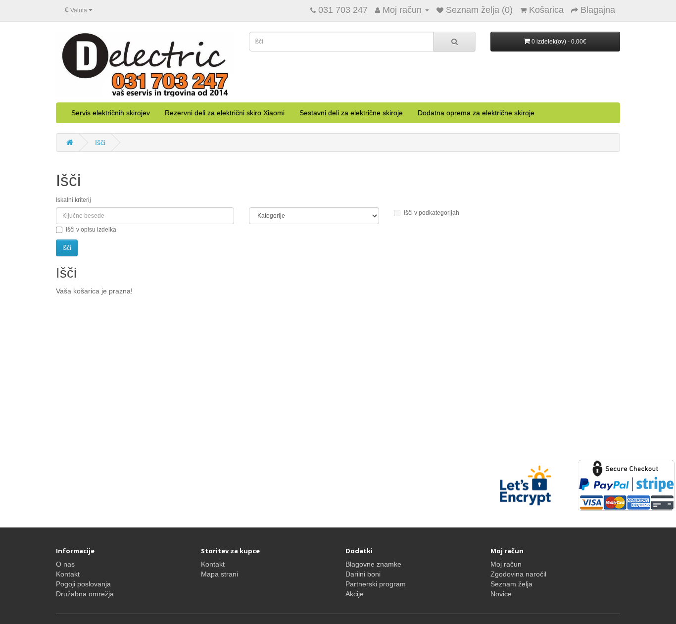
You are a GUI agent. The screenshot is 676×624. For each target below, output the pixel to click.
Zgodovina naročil (518, 574)
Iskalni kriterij (73, 199)
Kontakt (68, 574)
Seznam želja (511, 584)
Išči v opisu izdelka (91, 229)
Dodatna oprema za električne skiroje (476, 113)
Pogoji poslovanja (83, 584)
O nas (65, 564)
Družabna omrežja (85, 594)
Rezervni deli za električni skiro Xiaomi (225, 113)
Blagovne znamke (373, 564)
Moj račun (506, 564)
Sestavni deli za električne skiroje (351, 113)
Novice (501, 594)
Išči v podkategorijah (431, 212)
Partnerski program (375, 584)
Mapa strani (219, 574)
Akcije (354, 594)
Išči (100, 142)
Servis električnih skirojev (110, 113)
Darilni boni (363, 574)
